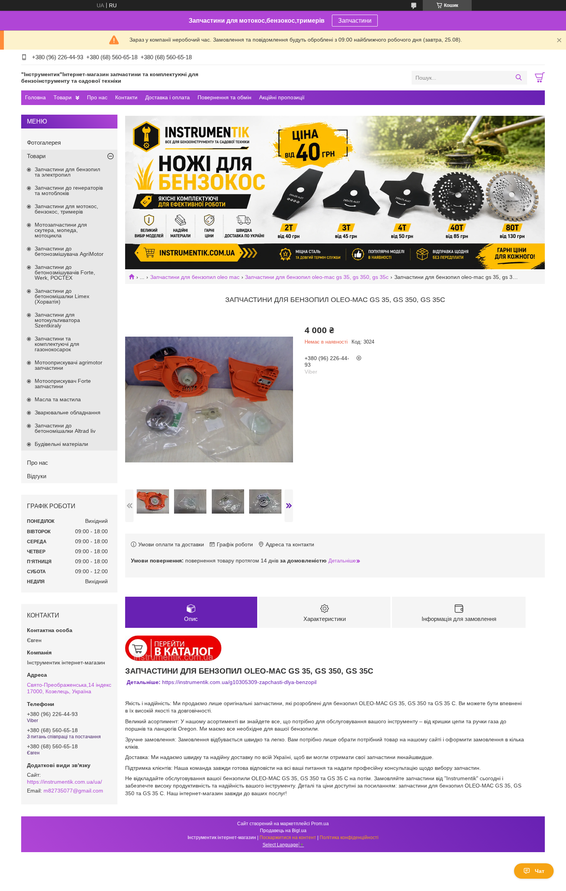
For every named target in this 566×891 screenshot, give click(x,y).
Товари (63, 97)
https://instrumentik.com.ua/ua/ (64, 782)
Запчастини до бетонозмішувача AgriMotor (69, 251)
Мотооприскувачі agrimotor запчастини (68, 365)
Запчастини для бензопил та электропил (67, 172)
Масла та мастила (58, 399)
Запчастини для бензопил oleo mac (194, 277)
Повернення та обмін (224, 97)
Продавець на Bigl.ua (283, 830)
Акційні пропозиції (282, 97)
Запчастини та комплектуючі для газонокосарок (57, 343)
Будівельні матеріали (61, 444)
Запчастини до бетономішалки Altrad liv (65, 428)
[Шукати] (518, 78)
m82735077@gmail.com (73, 791)
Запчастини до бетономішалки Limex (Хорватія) (62, 296)
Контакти (126, 97)
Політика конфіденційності (349, 837)
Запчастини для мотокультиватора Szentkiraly (57, 320)
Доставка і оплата (167, 97)
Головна (35, 97)
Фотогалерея (44, 142)
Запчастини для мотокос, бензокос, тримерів (66, 209)
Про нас (97, 97)
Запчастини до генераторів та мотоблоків (69, 190)
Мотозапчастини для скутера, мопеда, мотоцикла (61, 230)
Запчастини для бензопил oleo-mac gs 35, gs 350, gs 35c (316, 277)
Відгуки (36, 476)
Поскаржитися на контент (288, 837)
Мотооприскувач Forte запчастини (63, 383)
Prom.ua (320, 823)
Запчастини (355, 20)
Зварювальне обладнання (67, 412)
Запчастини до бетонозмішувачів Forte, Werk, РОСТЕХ (65, 272)
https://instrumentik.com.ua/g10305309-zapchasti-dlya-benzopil (221, 682)
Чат (539, 871)
